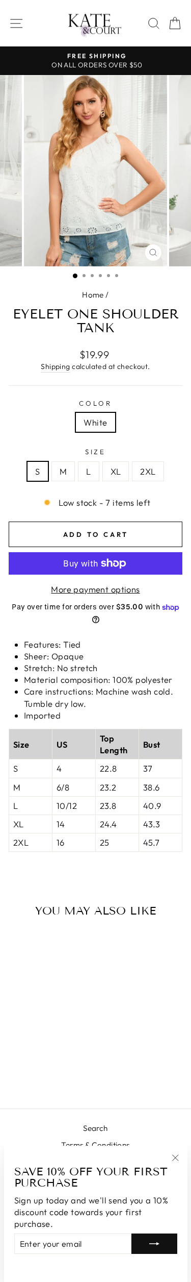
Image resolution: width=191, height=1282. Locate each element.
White (95, 422)
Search (95, 1128)
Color (95, 403)
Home (93, 295)
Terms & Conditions (95, 1145)
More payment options (95, 589)
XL (116, 471)
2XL (147, 471)
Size (95, 452)
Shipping (55, 366)
